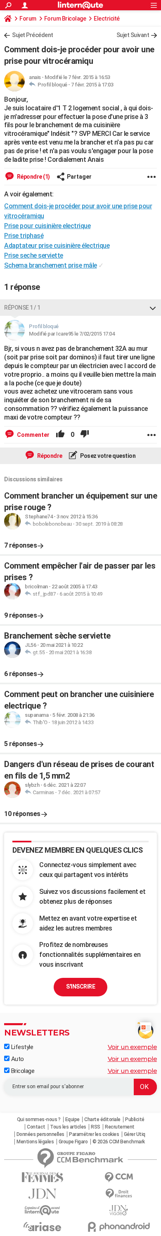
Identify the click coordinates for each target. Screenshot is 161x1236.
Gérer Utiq (134, 1134)
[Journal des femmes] (42, 1177)
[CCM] (118, 1177)
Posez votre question (107, 455)
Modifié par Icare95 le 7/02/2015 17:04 (71, 334)
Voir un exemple (132, 1047)
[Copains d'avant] (42, 1210)
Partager (79, 176)
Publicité (134, 1119)
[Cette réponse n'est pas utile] (84, 435)
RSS (95, 1127)
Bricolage (21, 1071)
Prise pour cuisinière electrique (47, 226)
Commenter (33, 434)
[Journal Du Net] (42, 1194)
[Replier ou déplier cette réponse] (152, 307)
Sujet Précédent (32, 35)
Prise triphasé (23, 236)
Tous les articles (68, 1127)
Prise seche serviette (33, 255)
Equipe (72, 1119)
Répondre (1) (33, 176)
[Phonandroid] (118, 1227)
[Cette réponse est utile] (60, 435)
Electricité (107, 18)
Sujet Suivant (132, 35)
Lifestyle (21, 1047)
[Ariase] (42, 1226)
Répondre (49, 455)
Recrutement (120, 1127)
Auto (16, 1059)
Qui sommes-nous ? (39, 1119)
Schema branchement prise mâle (50, 265)
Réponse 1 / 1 (22, 307)
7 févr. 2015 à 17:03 (92, 85)
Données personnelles (40, 1134)
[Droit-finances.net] (118, 1194)
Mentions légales (35, 1142)
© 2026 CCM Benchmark (118, 1142)
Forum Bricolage (65, 18)
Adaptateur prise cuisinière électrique (56, 246)
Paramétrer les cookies (94, 1134)
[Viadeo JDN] (118, 1210)
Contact (36, 1127)
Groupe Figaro (73, 1142)
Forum (27, 18)
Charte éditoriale (102, 1119)
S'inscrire (80, 986)
